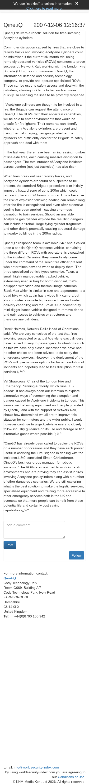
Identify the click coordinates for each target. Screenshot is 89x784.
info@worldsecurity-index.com (36, 767)
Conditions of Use (71, 777)
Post (10, 545)
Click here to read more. (44, 8)
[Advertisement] (35, 649)
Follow (76, 555)
